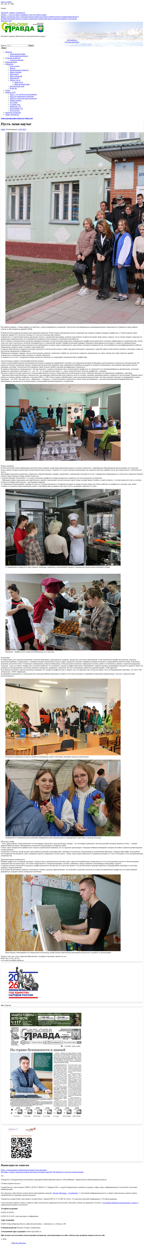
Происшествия (11, 62)
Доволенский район (17, 54)
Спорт (7, 90)
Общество (9, 64)
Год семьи (14, 102)
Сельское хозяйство (12, 58)
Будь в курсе (14, 66)
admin (3, 129)
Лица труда (18, 82)
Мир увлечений (16, 76)
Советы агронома (16, 60)
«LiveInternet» (73, 1193)
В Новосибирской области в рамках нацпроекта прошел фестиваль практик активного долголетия (39, 19)
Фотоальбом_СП (16, 108)
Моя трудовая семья (22, 84)
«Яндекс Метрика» (59, 1193)
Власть (12, 68)
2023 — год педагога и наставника (23, 94)
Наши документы (12, 115)
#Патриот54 (14, 78)
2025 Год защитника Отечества (22, 96)
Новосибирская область (19, 56)
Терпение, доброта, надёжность (13, 13)
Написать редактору (13, 112)
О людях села (15, 104)
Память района (15, 100)
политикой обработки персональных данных (120, 1203)
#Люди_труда (15, 80)
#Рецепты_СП (15, 106)
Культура (13, 88)
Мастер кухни (6, 21)
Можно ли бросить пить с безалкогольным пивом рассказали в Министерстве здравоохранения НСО (40, 17)
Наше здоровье (15, 72)
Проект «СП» (10, 92)
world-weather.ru (72, 40)
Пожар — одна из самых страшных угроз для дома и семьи (23, 15)
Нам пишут (14, 74)
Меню (4, 48)
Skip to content (6, 2)
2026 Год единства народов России (23, 98)
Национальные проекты (19, 70)
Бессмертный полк (17, 86)
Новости (8, 52)
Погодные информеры (72, 42)
